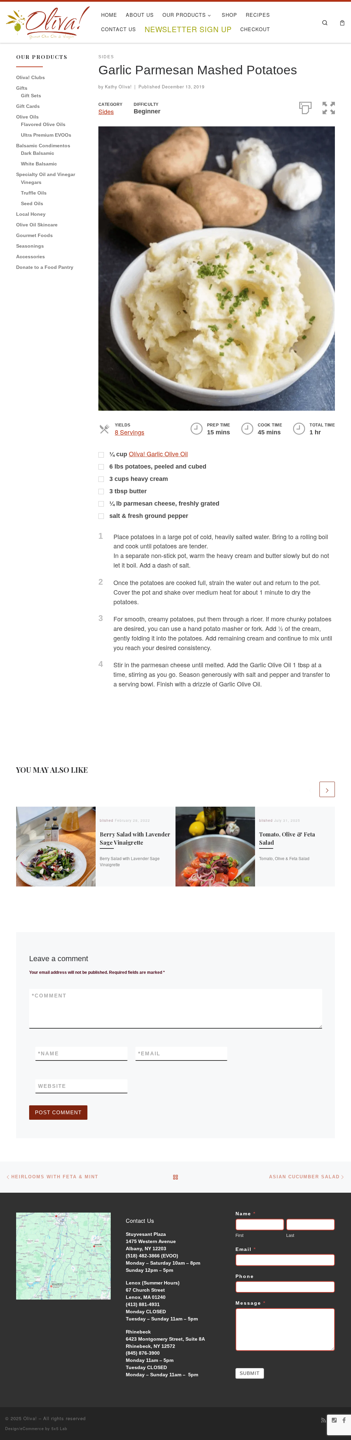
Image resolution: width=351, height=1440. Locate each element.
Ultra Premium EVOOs (46, 135)
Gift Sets (31, 95)
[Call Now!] (334, 1420)
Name (48, 1053)
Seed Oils (32, 203)
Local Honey (31, 214)
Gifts (21, 88)
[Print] (305, 106)
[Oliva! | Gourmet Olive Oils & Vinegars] (48, 20)
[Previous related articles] (310, 789)
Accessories (30, 256)
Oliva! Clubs (30, 77)
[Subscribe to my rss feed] (323, 1420)
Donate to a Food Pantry (44, 267)
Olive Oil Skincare (37, 224)
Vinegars (31, 182)
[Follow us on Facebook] (344, 1420)
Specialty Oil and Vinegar (45, 174)
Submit (250, 1373)
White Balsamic (39, 163)
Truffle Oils (34, 193)
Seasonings (30, 246)
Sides (106, 111)
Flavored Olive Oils (43, 124)
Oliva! (30, 1418)
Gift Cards (28, 106)
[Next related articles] (327, 789)
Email (149, 1053)
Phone (244, 1276)
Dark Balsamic (37, 153)
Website (52, 1086)
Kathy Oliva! (118, 87)
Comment (49, 995)
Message (250, 1303)
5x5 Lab (59, 1428)
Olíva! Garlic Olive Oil (158, 453)
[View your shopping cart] (342, 22)
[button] (329, 106)
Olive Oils (27, 117)
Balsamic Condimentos (43, 145)
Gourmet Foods (34, 235)
